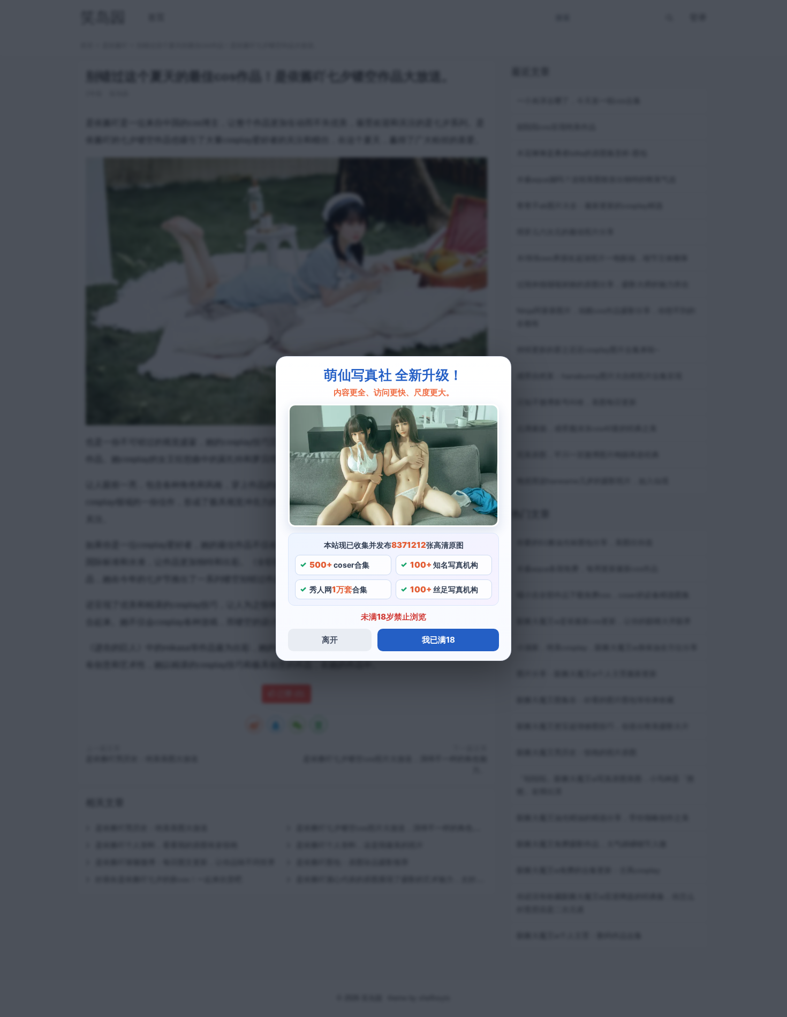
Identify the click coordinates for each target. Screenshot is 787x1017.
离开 (330, 640)
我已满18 (438, 640)
